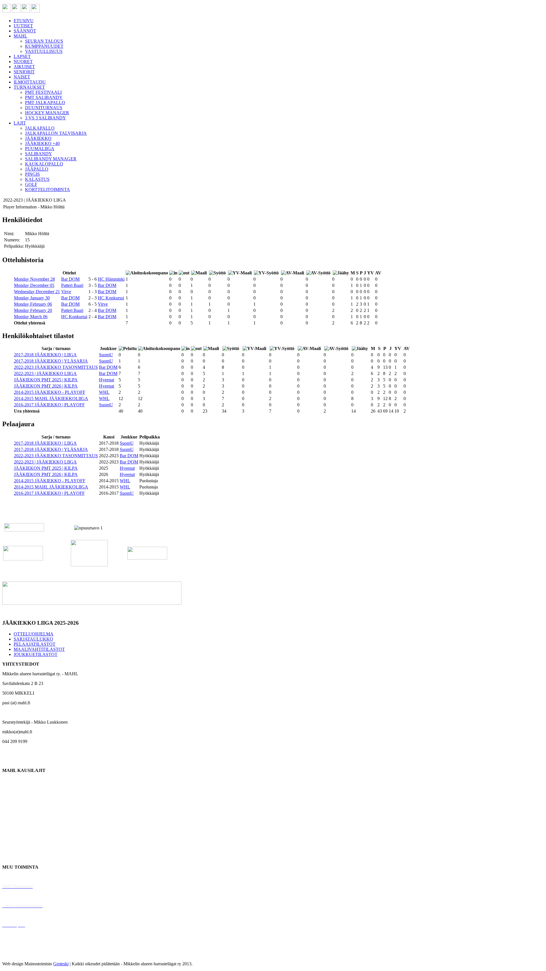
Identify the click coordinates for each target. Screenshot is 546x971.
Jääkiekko (11, 789)
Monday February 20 (33, 310)
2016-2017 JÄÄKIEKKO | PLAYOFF (49, 404)
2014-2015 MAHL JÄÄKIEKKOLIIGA (51, 398)
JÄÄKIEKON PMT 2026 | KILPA (46, 386)
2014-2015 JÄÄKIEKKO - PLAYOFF (49, 392)
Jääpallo (9, 838)
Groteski (61, 963)
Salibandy (11, 809)
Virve (66, 291)
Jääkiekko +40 (15, 857)
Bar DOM (70, 279)
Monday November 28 (34, 279)
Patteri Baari (72, 285)
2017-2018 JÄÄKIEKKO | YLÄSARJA (51, 361)
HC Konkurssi (111, 297)
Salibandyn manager (20, 818)
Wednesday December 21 (37, 291)
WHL (104, 392)
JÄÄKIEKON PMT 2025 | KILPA (46, 379)
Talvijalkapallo (15, 828)
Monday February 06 (33, 304)
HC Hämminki (111, 279)
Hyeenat (106, 379)
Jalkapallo (11, 799)
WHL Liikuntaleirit (20, 915)
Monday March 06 (30, 316)
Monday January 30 (32, 297)
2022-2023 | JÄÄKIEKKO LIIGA (45, 373)
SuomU (106, 354)
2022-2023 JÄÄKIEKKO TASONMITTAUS (56, 367)
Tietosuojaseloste (17, 954)
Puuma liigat (13, 847)
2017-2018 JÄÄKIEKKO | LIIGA (45, 354)
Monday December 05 (34, 285)
